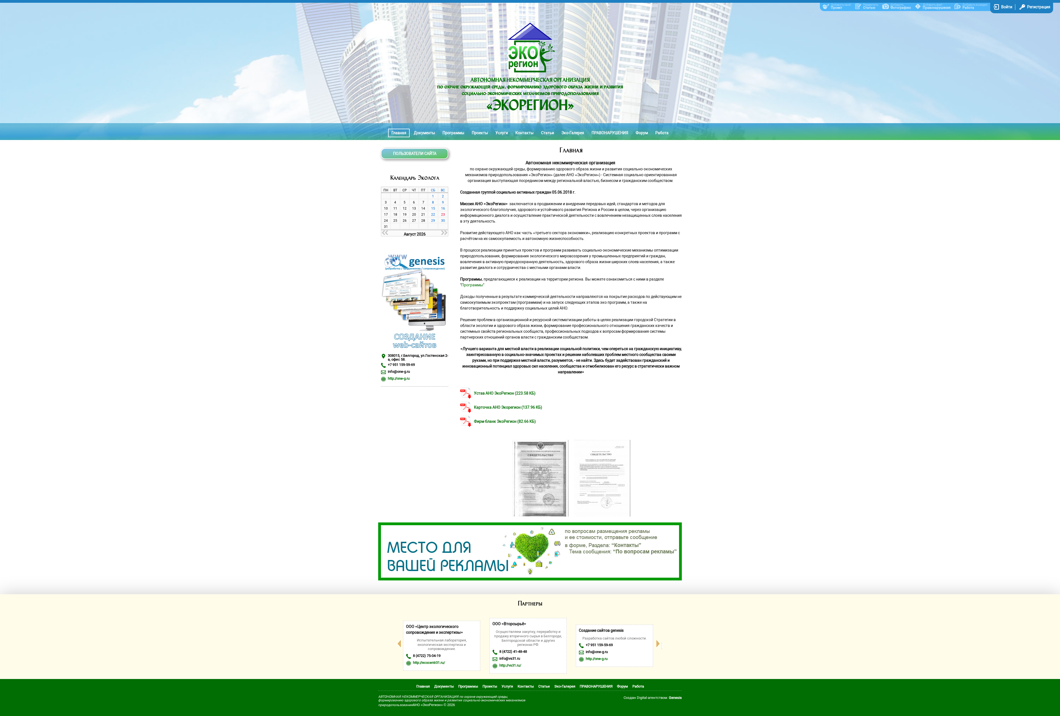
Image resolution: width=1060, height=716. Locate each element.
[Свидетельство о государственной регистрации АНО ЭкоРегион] (540, 515)
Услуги (501, 133)
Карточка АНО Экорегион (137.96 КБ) (508, 407)
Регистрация (1038, 7)
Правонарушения (937, 8)
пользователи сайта (414, 153)
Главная (398, 133)
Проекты (480, 133)
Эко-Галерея (572, 133)
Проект (836, 8)
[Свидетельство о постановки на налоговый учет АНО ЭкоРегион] (602, 515)
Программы (453, 133)
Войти (1006, 7)
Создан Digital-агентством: (653, 698)
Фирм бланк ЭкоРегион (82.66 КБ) (505, 421)
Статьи (547, 133)
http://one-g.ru (399, 378)
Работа (968, 8)
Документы (424, 133)
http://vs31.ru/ (510, 665)
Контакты (524, 133)
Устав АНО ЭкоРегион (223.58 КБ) (505, 393)
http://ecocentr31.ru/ (429, 662)
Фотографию (901, 8)
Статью (869, 8)
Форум (642, 133)
